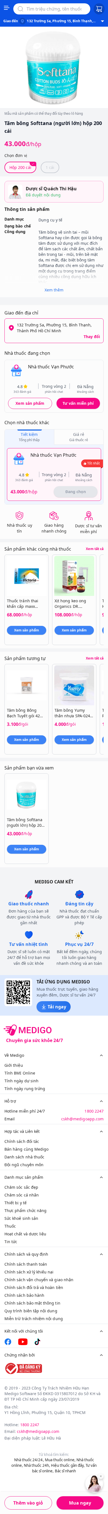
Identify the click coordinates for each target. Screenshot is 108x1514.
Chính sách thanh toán (25, 1264)
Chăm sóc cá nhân (21, 1195)
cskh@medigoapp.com (82, 1118)
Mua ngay (80, 1503)
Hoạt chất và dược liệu (25, 1233)
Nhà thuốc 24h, (37, 1465)
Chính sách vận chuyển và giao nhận (38, 1279)
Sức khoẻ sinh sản (21, 1218)
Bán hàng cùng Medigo (26, 1149)
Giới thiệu (13, 1065)
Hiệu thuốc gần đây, (68, 1465)
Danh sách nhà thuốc (24, 1157)
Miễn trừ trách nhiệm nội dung (33, 1318)
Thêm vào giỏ (28, 1503)
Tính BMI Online (19, 1073)
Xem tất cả (95, 549)
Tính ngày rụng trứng (24, 1088)
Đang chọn (75, 491)
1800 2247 (94, 1111)
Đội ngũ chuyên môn (23, 1164)
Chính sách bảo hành (24, 1295)
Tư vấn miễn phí (78, 403)
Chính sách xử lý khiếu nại (29, 1272)
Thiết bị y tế (15, 1202)
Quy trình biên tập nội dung (30, 1310)
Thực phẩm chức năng (25, 1210)
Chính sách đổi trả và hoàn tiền (33, 1287)
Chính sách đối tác (21, 1141)
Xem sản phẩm (30, 403)
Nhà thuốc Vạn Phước (51, 367)
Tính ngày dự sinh (21, 1080)
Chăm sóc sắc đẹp (21, 1187)
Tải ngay (57, 1007)
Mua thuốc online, (60, 1459)
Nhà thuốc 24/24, (29, 1459)
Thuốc (10, 1226)
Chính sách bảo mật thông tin (32, 1303)
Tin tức (10, 1241)
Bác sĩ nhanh (65, 1470)
